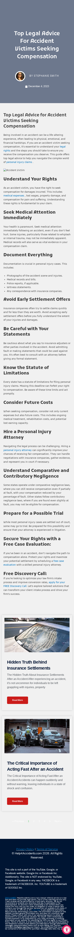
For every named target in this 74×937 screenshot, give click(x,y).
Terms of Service (47, 849)
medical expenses (14, 195)
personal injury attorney (17, 450)
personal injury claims (19, 162)
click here (36, 910)
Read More (17, 700)
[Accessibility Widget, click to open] (66, 929)
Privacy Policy (25, 849)
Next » (58, 821)
